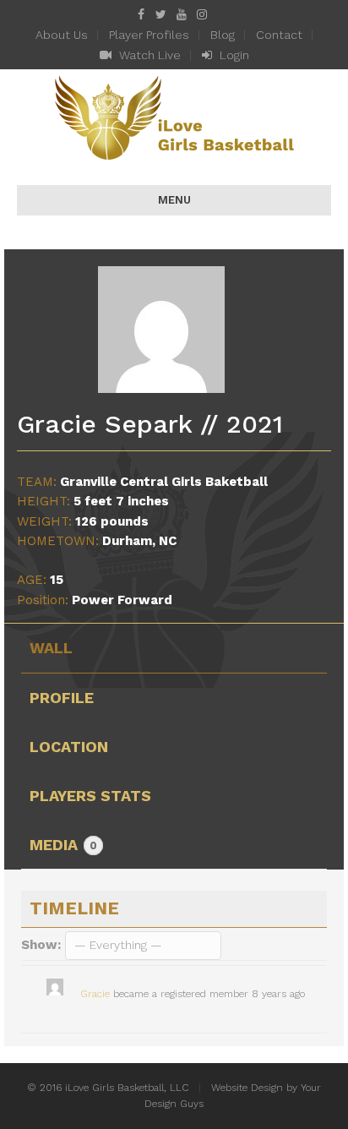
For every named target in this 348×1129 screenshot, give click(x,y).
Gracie (95, 994)
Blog (222, 34)
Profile (62, 697)
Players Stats (90, 795)
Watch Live (148, 55)
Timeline (74, 908)
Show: (41, 944)
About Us (61, 34)
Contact (279, 34)
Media (63, 845)
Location (69, 746)
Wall (51, 648)
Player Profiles (149, 34)
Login (232, 55)
